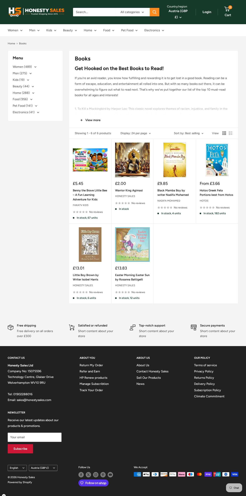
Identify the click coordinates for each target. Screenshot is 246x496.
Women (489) (23, 67)
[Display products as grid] (224, 133)
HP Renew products (93, 377)
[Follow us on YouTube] (110, 474)
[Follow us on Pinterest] (103, 474)
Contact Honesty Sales (152, 371)
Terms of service (205, 365)
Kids (49, 30)
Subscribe (20, 449)
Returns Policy (204, 377)
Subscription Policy (207, 390)
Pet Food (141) (23, 105)
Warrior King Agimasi (129, 190)
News (140, 384)
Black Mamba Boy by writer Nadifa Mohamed (173, 193)
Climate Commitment (209, 396)
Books (23, 43)
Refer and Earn (90, 371)
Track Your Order (91, 390)
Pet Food (127, 30)
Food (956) (21, 99)
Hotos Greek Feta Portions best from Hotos (216, 193)
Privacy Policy (204, 371)
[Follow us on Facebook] (81, 474)
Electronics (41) (24, 112)
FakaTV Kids (80, 205)
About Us (142, 365)
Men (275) (20, 73)
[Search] (154, 12)
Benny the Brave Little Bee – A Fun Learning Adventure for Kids (90, 195)
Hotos (204, 200)
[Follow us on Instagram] (95, 474)
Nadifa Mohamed (168, 200)
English (14, 467)
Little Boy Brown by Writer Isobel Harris (86, 277)
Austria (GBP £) (40, 467)
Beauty (68, 30)
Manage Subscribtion (94, 384)
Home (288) (22, 93)
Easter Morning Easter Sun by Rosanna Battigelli (132, 277)
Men (32, 30)
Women (13, 30)
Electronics (152, 30)
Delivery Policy (204, 384)
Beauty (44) (21, 86)
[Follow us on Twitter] (88, 474)
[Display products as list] (230, 133)
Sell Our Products (148, 377)
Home (88, 30)
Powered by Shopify (20, 482)
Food (106, 30)
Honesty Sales (125, 196)
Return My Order (91, 365)
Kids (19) (19, 80)
